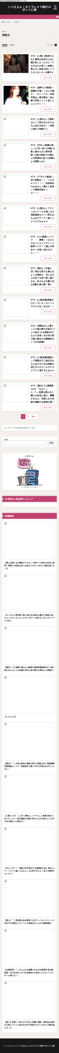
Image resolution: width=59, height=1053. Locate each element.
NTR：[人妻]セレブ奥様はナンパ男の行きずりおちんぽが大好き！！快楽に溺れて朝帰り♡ (42, 124)
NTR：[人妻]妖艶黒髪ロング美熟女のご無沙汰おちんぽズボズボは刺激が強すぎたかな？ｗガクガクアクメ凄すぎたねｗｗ (42, 364)
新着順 (4, 45)
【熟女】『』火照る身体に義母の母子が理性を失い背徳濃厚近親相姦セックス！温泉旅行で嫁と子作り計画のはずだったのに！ (29, 766)
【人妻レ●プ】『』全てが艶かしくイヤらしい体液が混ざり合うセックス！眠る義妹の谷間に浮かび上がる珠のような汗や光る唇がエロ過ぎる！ (29, 818)
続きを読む (48, 77)
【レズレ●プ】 (10, 717)
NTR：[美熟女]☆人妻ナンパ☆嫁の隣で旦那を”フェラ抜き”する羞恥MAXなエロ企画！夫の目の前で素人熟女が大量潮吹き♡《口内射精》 (43, 333)
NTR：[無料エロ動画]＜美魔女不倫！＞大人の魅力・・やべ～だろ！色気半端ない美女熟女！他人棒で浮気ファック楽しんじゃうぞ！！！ (42, 95)
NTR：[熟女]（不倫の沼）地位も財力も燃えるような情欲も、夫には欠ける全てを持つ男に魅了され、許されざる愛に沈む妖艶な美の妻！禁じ (42, 276)
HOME (7, 22)
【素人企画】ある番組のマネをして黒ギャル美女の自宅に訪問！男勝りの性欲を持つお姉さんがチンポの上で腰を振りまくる (29, 565)
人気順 (11, 45)
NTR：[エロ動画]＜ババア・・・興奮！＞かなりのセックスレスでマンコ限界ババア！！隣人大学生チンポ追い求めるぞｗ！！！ (42, 244)
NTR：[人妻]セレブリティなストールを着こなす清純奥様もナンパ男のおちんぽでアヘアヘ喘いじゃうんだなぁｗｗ (42, 214)
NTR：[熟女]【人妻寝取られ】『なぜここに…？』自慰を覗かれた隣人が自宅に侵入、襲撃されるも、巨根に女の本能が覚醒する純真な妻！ (42, 393)
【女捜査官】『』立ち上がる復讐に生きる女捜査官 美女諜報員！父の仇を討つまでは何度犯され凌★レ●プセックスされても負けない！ (29, 972)
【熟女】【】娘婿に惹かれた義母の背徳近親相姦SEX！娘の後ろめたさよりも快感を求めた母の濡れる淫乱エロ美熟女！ (29, 668)
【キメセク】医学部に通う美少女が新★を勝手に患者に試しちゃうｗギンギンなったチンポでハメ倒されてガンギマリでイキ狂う (29, 618)
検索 (6, 439)
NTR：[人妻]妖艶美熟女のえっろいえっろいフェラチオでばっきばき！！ (42, 302)
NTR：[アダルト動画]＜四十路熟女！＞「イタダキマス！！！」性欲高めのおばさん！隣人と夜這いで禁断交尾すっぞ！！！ (42, 184)
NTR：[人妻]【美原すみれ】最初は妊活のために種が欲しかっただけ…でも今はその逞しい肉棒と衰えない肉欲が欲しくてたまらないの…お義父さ (42, 64)
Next (33, 416)
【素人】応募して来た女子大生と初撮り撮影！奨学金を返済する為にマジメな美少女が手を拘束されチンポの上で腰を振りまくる (29, 1025)
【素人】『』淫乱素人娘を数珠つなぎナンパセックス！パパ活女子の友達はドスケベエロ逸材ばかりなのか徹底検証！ (29, 921)
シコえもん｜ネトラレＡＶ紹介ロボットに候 (29, 8)
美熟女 (16, 22)
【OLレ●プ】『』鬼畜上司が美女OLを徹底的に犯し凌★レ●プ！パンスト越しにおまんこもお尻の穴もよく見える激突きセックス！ (29, 871)
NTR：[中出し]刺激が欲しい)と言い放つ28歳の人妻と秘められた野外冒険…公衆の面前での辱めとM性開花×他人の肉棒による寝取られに (43, 153)
